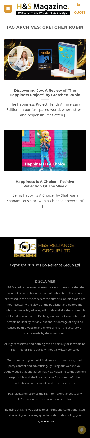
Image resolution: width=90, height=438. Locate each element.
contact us (47, 421)
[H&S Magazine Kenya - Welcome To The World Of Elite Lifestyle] (43, 8)
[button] (8, 9)
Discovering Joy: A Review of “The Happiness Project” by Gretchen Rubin (45, 92)
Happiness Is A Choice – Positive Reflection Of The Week (45, 184)
